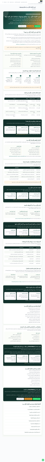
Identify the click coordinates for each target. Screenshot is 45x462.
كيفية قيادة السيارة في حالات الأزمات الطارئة (19, 199)
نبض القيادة (40, 2)
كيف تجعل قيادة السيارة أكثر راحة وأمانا (21, 134)
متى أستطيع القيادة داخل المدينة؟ (35, 423)
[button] (43, 460)
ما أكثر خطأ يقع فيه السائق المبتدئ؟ (34, 429)
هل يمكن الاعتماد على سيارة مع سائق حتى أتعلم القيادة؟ (32, 432)
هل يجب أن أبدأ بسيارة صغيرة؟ (35, 426)
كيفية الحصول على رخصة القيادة (20, 44)
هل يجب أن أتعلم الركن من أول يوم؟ (34, 412)
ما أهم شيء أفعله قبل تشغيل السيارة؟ (34, 415)
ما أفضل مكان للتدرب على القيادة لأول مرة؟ (33, 409)
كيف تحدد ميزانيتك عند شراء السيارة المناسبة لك (18, 281)
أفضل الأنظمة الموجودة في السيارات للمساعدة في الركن (22, 218)
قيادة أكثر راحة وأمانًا (30, 26)
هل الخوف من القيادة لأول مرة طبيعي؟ (34, 406)
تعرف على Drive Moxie (22, 26)
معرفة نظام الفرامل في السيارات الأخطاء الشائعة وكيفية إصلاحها (17, 156)
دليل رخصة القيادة (37, 26)
